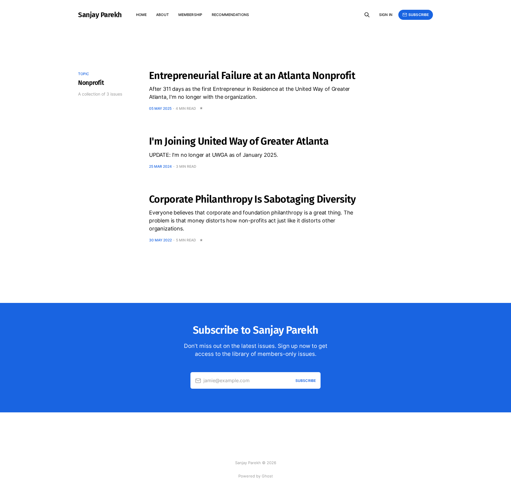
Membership (190, 14)
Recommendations (230, 14)
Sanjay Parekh (100, 14)
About (162, 14)
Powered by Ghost (255, 476)
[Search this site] (367, 14)
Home (141, 14)
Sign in (385, 14)
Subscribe (418, 14)
